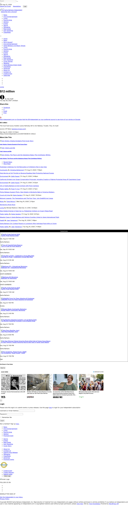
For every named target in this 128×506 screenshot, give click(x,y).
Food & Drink (7, 20)
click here (80, 504)
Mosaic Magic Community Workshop (13, 310)
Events (5, 23)
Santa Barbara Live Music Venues (14, 46)
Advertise (6, 68)
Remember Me (7, 417)
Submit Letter (7, 474)
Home (5, 39)
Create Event (7, 74)
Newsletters (17, 6)
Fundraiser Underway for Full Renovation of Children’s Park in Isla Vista (23, 167)
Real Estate (7, 29)
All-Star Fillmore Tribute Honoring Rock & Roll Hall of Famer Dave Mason (25, 342)
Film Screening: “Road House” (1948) (13, 353)
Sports (5, 25)
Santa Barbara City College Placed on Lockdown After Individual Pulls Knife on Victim (28, 223)
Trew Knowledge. (95, 504)
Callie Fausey (15, 176)
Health (2, 220)
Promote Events (8, 459)
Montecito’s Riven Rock (7, 205)
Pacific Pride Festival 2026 (10, 235)
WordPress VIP (114, 504)
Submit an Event (5, 6)
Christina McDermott (17, 170)
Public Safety (4, 189)
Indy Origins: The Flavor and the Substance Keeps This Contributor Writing (21, 158)
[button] (13, 386)
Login (25, 6)
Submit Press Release (10, 452)
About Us (6, 70)
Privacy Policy (4, 499)
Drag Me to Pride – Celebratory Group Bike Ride (17, 257)
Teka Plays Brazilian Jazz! (9, 331)
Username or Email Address (9, 411)
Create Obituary (8, 472)
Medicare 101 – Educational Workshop (13, 267)
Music (2, 201)
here (50, 407)
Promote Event (8, 436)
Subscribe (4, 12)
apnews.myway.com (18, 129)
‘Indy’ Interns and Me (5, 151)
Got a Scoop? (12, 12)
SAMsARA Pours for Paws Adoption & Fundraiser (17, 299)
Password (3, 414)
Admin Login (7, 476)
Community (4, 170)
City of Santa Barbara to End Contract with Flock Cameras (19, 186)
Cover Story (7, 446)
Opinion (6, 22)
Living (5, 18)
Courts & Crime (5, 195)
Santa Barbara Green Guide (12, 65)
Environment (4, 176)
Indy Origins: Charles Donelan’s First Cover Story (13, 144)
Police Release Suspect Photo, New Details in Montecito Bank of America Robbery (27, 192)
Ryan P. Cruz (15, 189)
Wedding (6, 63)
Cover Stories (8, 61)
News (5, 15)
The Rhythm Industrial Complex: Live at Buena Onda (18, 321)
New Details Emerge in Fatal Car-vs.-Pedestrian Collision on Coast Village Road (26, 211)
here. (17, 424)
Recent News (7, 162)
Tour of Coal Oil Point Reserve (11, 246)
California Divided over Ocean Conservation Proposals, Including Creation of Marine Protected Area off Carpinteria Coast (40, 179)
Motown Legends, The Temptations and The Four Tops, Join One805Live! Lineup (26, 198)
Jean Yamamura (12, 220)
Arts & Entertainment (10, 16)
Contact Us (7, 72)
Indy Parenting (8, 30)
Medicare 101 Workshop (9, 278)
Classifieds (7, 32)
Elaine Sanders (17, 195)
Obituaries (6, 27)
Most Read (7, 164)
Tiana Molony (10, 201)
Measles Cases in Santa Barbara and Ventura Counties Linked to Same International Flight (29, 217)
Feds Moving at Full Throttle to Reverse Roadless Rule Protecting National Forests (27, 173)
